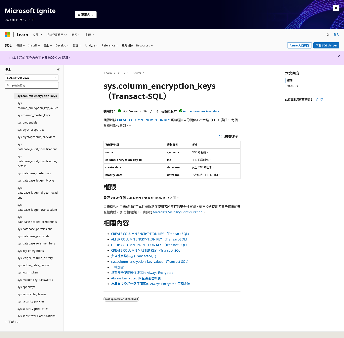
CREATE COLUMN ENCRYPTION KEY (143, 120)
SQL (119, 73)
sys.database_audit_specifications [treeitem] (37, 146)
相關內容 (292, 86)
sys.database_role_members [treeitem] (36, 243)
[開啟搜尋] (328, 34)
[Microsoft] (7, 34)
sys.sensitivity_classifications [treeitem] (37, 316)
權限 (290, 80)
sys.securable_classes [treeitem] (32, 294)
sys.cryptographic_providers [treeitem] (36, 137)
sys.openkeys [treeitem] (26, 287)
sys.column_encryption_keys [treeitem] (37, 96)
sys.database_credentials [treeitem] (34, 173)
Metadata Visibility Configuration (177, 212)
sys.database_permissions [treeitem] (35, 229)
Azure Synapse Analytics (201, 111)
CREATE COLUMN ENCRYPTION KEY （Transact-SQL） (151, 234)
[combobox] (32, 77)
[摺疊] (58, 70)
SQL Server (134, 73)
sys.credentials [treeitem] (27, 122)
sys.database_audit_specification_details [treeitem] (37, 161)
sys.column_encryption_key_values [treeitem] (38, 105)
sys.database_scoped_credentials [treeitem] (37, 219)
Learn (108, 73)
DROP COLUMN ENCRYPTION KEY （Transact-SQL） (150, 245)
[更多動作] (237, 73)
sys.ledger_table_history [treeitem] (34, 265)
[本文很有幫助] (317, 99)
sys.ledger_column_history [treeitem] (35, 258)
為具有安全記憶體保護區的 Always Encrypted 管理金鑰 (150, 284)
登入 (336, 34)
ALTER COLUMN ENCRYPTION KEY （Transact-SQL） (150, 239)
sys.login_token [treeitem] (28, 272)
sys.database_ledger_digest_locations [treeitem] (38, 192)
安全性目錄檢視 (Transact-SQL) (133, 256)
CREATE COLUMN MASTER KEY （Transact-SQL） (147, 250)
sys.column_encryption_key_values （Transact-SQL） (150, 261)
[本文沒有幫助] (321, 99)
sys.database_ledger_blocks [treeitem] (36, 180)
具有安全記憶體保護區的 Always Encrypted (142, 272)
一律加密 (117, 267)
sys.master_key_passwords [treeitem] (35, 280)
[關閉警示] (336, 8)
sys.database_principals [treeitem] (33, 236)
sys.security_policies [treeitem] (31, 301)
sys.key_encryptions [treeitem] (31, 251)
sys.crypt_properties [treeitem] (31, 129)
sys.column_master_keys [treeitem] (34, 115)
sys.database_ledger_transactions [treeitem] (38, 207)
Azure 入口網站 (300, 45)
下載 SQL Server (326, 45)
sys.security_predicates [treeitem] (33, 309)
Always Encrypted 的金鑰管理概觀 (136, 278)
